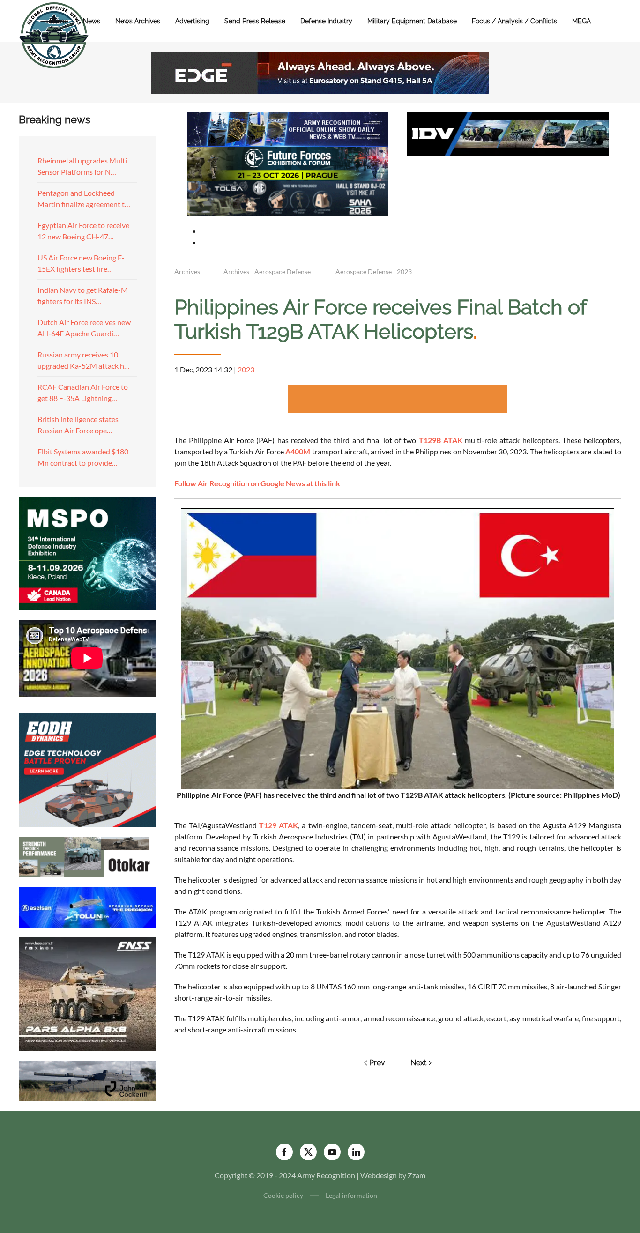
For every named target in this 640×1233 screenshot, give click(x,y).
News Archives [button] (137, 21)
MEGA (581, 21)
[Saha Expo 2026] (287, 128)
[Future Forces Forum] (287, 162)
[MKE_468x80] (287, 197)
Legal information (351, 1195)
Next (418, 1062)
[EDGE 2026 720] (320, 71)
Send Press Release (254, 21)
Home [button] (59, 21)
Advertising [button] (192, 21)
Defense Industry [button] (326, 21)
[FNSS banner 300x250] (87, 992)
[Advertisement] (397, 399)
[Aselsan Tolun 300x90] (87, 906)
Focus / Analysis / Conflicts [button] (514, 21)
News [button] (91, 21)
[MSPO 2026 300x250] (87, 552)
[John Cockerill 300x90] (87, 1079)
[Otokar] (87, 856)
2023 (246, 369)
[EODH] (87, 769)
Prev (377, 1062)
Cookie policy (283, 1195)
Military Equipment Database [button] (412, 21)
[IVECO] (508, 132)
